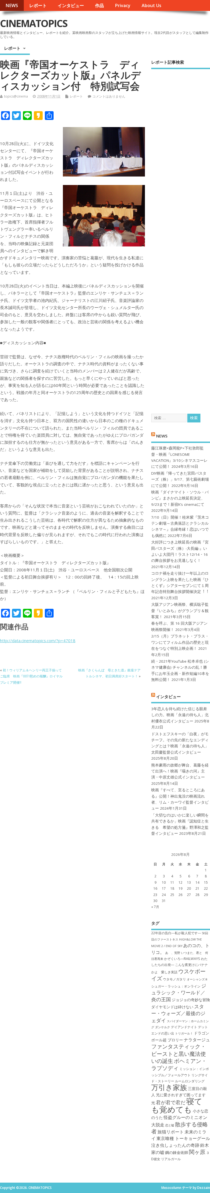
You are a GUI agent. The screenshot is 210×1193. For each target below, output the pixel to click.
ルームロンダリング (190, 1081)
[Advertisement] (180, 236)
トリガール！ (184, 1033)
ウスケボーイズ (178, 974)
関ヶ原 (197, 1152)
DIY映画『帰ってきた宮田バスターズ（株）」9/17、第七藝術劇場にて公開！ (180, 479)
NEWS (11, 5)
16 (155, 888)
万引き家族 (169, 1087)
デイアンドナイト (184, 1027)
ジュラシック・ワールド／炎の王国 (178, 992)
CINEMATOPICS (33, 23)
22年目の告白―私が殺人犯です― (176, 933)
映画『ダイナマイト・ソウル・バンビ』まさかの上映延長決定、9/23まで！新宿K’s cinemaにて (180, 498)
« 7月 (155, 906)
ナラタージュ (197, 1040)
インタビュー (71, 5)
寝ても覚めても (176, 1105)
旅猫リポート (171, 1132)
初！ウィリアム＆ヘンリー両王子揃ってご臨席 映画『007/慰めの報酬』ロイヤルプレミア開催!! (31, 676)
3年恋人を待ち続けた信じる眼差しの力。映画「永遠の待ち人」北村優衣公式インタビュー (180, 715)
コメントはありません (108, 96)
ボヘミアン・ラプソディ (179, 1064)
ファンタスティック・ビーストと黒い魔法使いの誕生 (178, 1053)
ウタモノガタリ (174, 979)
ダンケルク (162, 1027)
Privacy (122, 5)
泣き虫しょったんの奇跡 (175, 1145)
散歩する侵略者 (179, 1127)
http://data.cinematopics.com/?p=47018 (37, 640)
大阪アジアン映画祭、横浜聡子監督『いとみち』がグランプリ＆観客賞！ (180, 610)
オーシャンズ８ (197, 979)
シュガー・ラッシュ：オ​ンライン (175, 986)
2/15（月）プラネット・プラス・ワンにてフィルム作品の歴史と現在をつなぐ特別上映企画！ (180, 642)
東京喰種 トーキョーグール (183, 1138)
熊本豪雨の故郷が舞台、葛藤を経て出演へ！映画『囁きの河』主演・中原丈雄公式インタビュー (180, 771)
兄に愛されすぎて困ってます (181, 1094)
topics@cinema (16, 96)
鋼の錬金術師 (176, 1152)
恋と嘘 (169, 1125)
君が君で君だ (170, 1102)
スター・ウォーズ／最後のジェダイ (178, 1013)
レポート (38, 5)
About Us (151, 5)
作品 (99, 5)
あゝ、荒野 (172, 953)
